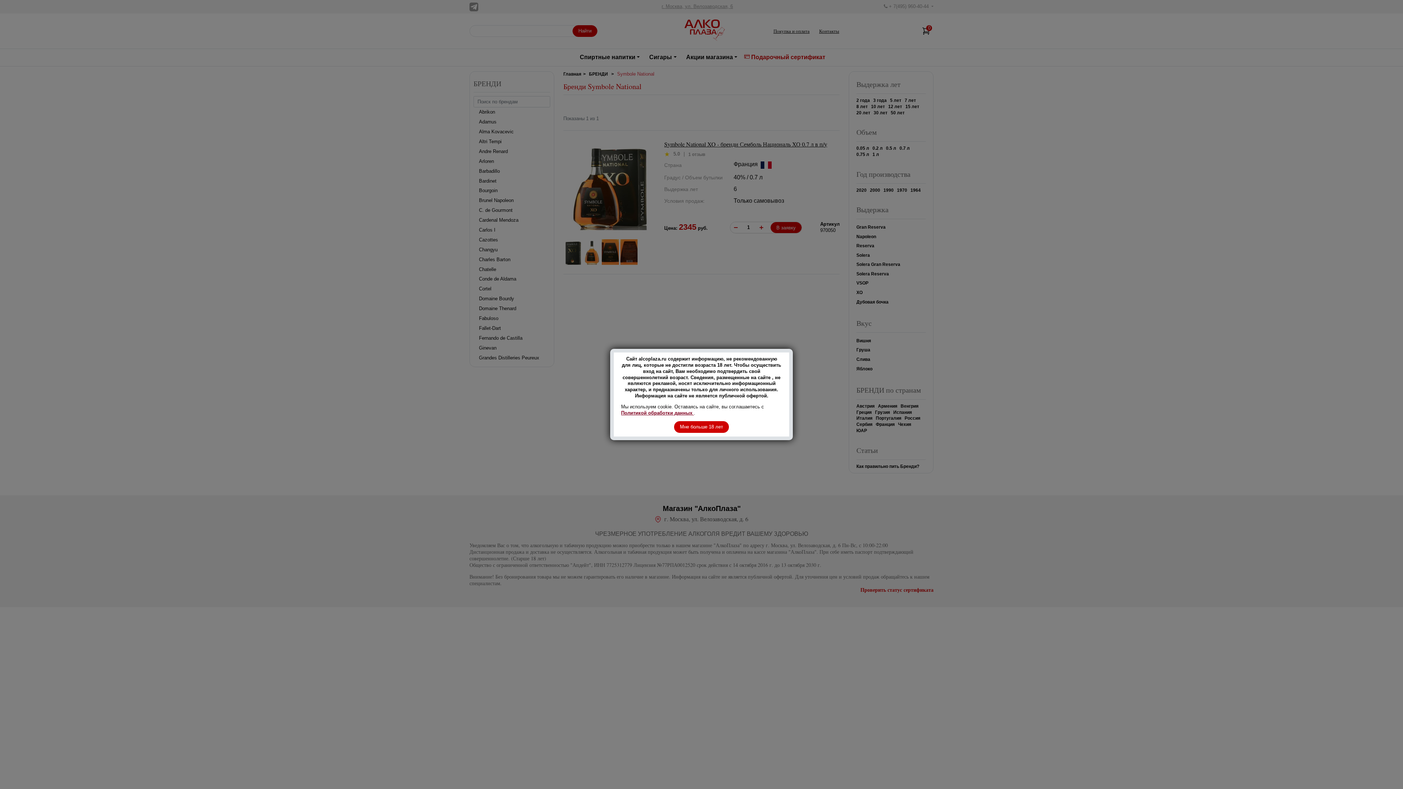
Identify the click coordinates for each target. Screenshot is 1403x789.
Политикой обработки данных (657, 413)
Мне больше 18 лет (701, 427)
